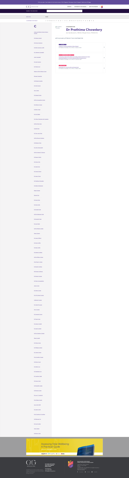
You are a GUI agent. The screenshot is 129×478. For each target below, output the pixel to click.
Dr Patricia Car (37, 66)
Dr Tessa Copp (37, 319)
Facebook (81, 471)
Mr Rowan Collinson (38, 271)
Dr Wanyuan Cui (37, 419)
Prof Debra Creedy (38, 400)
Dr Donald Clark (37, 209)
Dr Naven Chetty (37, 157)
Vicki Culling (36, 428)
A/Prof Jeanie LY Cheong (39, 152)
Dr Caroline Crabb (38, 376)
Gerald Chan (36, 128)
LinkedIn (95, 471)
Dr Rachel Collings (38, 266)
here (90, 2)
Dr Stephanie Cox (38, 371)
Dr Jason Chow (37, 176)
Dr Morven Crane (37, 390)
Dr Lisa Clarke (37, 224)
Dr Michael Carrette (38, 81)
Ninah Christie (37, 190)
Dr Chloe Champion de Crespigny (41, 119)
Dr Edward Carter (37, 95)
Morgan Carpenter (38, 76)
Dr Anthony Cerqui (38, 104)
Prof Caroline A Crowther (39, 414)
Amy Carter (36, 90)
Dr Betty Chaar (37, 109)
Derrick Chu (36, 195)
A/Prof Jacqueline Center (39, 100)
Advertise (69, 6)
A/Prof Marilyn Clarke (38, 228)
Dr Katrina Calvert (38, 38)
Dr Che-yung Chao (38, 133)
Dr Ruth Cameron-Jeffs (39, 47)
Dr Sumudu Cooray (38, 314)
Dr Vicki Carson (37, 85)
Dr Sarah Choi (37, 166)
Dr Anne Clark (37, 204)
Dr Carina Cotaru (37, 352)
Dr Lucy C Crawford (38, 395)
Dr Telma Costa (37, 343)
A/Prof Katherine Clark (39, 214)
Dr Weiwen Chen (37, 143)
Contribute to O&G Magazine (80, 6)
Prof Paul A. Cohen (38, 262)
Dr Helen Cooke (37, 290)
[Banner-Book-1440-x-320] (64, 447)
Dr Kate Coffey (37, 247)
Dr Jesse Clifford (37, 238)
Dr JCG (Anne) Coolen (39, 295)
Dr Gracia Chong (37, 171)
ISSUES (46, 16)
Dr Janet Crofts (37, 409)
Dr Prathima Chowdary (39, 181)
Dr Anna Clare (37, 200)
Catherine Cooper (38, 300)
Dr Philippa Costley (38, 347)
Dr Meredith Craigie (38, 385)
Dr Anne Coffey (37, 243)
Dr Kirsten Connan (38, 276)
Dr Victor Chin (37, 162)
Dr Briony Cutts (37, 433)
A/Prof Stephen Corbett (39, 333)
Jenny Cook (36, 285)
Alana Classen (37, 233)
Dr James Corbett (38, 324)
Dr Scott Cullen (37, 424)
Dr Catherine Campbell (39, 52)
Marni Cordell (37, 338)
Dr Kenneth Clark (37, 219)
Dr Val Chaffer (37, 114)
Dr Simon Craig (37, 381)
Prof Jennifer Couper (38, 357)
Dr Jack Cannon (37, 62)
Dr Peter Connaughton (39, 281)
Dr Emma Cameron (38, 43)
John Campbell (37, 57)
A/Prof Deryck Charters (39, 138)
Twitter (88, 471)
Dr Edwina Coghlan (38, 252)
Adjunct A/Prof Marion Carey (40, 71)
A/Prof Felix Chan (38, 123)
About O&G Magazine (93, 6)
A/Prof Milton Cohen (38, 257)
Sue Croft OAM (37, 404)
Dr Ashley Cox (37, 366)
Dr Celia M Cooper (38, 304)
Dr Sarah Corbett (37, 328)
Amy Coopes (37, 309)
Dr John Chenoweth (38, 147)
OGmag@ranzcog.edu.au (50, 470)
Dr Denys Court (37, 362)
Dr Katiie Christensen (38, 185)
